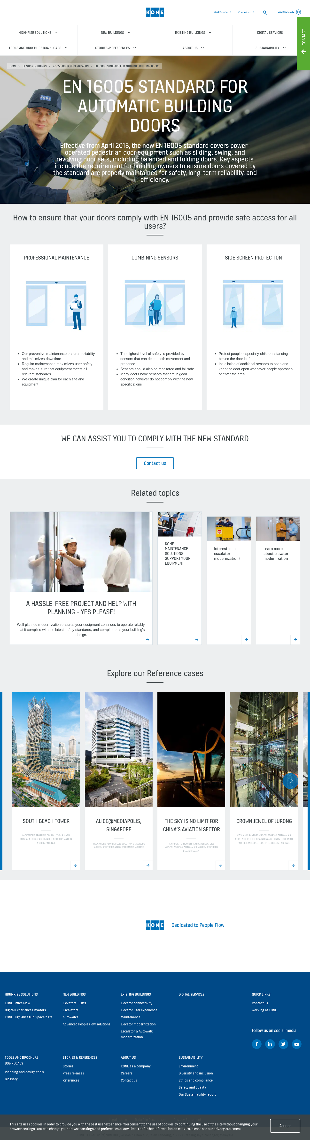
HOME (13, 66)
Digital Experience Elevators (25, 1010)
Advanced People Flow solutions (86, 1024)
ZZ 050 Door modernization (71, 66)
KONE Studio (221, 12)
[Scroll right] (290, 781)
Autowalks (70, 1017)
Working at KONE (264, 1010)
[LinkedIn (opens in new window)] (270, 1044)
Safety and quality (192, 1087)
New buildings (74, 994)
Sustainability (191, 1057)
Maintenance (130, 1017)
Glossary (11, 1079)
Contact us (244, 12)
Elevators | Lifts (74, 1003)
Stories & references (80, 1057)
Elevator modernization (138, 1024)
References (71, 1080)
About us (128, 1057)
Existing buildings (35, 66)
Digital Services (191, 994)
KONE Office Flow (17, 1003)
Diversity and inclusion (196, 1073)
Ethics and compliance (196, 1080)
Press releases (73, 1073)
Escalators (70, 1010)
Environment (188, 1066)
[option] (46, 781)
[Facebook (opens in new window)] (257, 1044)
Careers (126, 1073)
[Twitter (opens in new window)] (283, 1044)
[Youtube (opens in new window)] (297, 1044)
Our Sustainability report (197, 1094)
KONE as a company (136, 1066)
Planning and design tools (24, 1072)
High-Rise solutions (21, 994)
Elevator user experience (139, 1010)
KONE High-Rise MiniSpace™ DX (28, 1017)
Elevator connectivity (136, 1003)
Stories (68, 1066)
